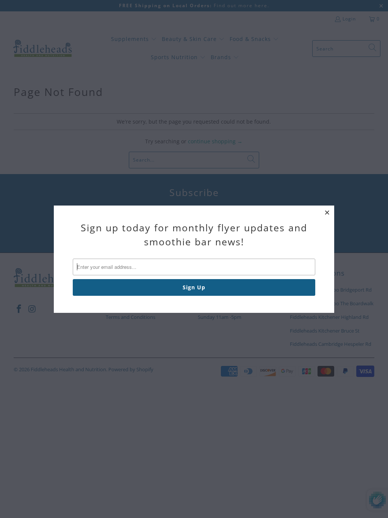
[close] (327, 212)
